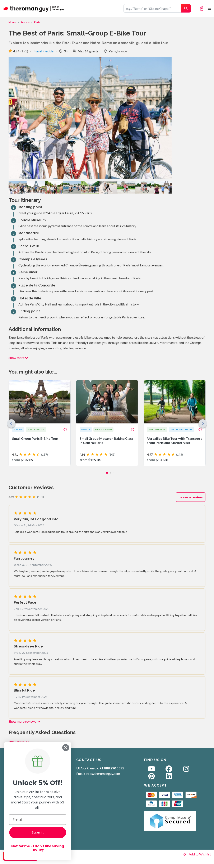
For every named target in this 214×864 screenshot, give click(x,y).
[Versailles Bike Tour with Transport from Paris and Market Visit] (174, 423)
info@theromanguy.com (103, 773)
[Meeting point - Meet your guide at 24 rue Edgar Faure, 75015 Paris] (18, 187)
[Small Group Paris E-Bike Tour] (39, 423)
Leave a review (190, 497)
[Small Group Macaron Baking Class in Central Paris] (107, 423)
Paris (37, 22)
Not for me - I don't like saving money (37, 848)
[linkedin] (169, 777)
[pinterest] (151, 777)
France (25, 22)
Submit (38, 832)
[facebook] (169, 770)
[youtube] (151, 770)
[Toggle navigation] (210, 8)
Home (12, 22)
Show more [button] (16, 358)
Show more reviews (23, 721)
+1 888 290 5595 (111, 768)
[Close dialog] (65, 747)
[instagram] (186, 770)
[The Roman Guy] (34, 8)
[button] (203, 423)
